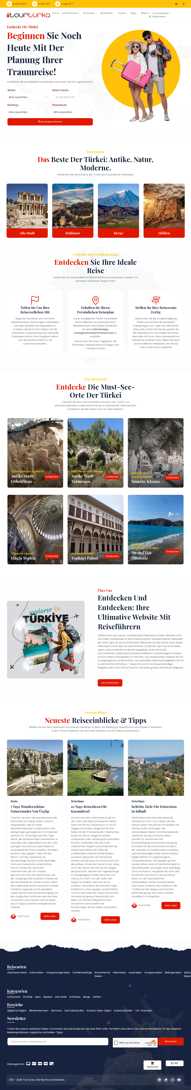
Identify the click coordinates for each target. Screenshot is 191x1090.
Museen (47, 997)
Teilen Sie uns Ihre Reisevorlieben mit (35, 309)
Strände (27, 997)
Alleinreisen (119, 972)
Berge (73, 233)
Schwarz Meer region (99, 1010)
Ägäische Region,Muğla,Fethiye (145, 546)
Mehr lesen (50, 916)
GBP (175, 1063)
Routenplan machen (51, 121)
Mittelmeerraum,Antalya (87, 471)
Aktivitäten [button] (106, 13)
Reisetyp (12, 105)
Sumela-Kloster (145, 481)
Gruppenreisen (153, 972)
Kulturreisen (37, 972)
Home (55, 13)
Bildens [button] (145, 13)
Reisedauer (59, 105)
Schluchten (164, 233)
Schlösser (27, 233)
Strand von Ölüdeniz (141, 555)
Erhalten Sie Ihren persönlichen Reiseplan (95, 309)
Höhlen (118, 233)
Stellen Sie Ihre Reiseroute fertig (156, 309)
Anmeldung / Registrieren (161, 15)
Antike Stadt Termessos (82, 478)
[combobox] (27, 97)
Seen (38, 997)
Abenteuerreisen (17, 972)
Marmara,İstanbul (22, 553)
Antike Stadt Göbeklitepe (22, 478)
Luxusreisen (135, 972)
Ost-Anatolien (143, 1010)
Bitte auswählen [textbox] (18, 97)
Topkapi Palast (84, 558)
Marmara (56, 1010)
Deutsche (152, 1067)
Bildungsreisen (173, 972)
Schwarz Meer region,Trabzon (141, 475)
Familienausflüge (82, 972)
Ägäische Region (16, 1010)
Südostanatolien (123, 1010)
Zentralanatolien (74, 1010)
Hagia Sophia (23, 558)
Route (14, 801)
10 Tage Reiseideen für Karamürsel (89, 808)
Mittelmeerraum (38, 1010)
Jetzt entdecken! (110, 682)
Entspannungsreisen (58, 972)
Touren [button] (122, 13)
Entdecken (52, 476)
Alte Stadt (61, 997)
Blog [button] (133, 13)
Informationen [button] (70, 13)
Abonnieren (171, 1041)
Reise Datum (60, 90)
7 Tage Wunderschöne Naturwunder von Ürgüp (30, 808)
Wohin (11, 90)
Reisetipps (77, 801)
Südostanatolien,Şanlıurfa (27, 471)
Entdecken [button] (89, 13)
